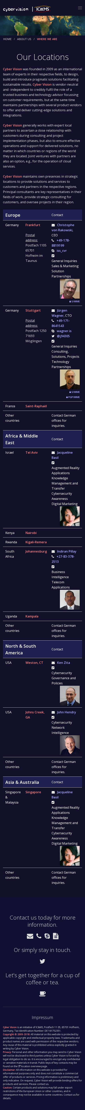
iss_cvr (62, 250)
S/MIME (75, 301)
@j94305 (63, 336)
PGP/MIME (74, 397)
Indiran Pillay (66, 551)
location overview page (34, 1066)
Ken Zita (63, 662)
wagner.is (64, 331)
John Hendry (66, 712)
